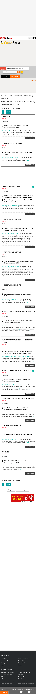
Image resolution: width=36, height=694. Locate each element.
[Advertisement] (18, 18)
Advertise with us (5, 661)
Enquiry (3, 663)
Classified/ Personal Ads (24, 679)
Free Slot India (22, 663)
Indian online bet (5, 679)
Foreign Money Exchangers (12, 160)
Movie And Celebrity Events (8, 681)
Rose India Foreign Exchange (12, 143)
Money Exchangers (15, 134)
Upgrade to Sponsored (30, 138)
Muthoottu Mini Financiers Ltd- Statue (16, 371)
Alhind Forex (6, 117)
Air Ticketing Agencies (11, 236)
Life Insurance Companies (22, 241)
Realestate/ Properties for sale (26, 683)
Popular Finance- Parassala (12, 219)
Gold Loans (22, 238)
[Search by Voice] (18, 72)
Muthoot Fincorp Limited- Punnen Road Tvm (18, 312)
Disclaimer (21, 665)
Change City (11, 490)
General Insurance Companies (9, 241)
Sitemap (3, 665)
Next (8, 112)
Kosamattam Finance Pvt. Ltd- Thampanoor (18, 399)
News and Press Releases (7, 672)
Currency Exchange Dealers (8, 206)
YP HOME (4, 96)
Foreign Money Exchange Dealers (21, 130)
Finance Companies (14, 329)
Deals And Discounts (6, 683)
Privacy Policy (21, 661)
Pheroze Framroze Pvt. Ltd (11, 285)
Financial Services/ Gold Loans (27, 329)
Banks (13, 466)
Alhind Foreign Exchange (11, 187)
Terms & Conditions (23, 658)
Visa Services (30, 239)
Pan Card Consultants (12, 239)
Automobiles (21, 681)
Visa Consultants (20, 236)
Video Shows (4, 677)
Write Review (5, 121)
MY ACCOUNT (5, 76)
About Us (3, 658)
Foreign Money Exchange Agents (23, 132)
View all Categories (22, 490)
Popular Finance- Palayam (11, 252)
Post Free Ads (15, 76)
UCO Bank (5, 452)
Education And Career (6, 674)
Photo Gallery (21, 677)
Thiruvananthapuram (15, 96)
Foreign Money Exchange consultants (14, 159)
